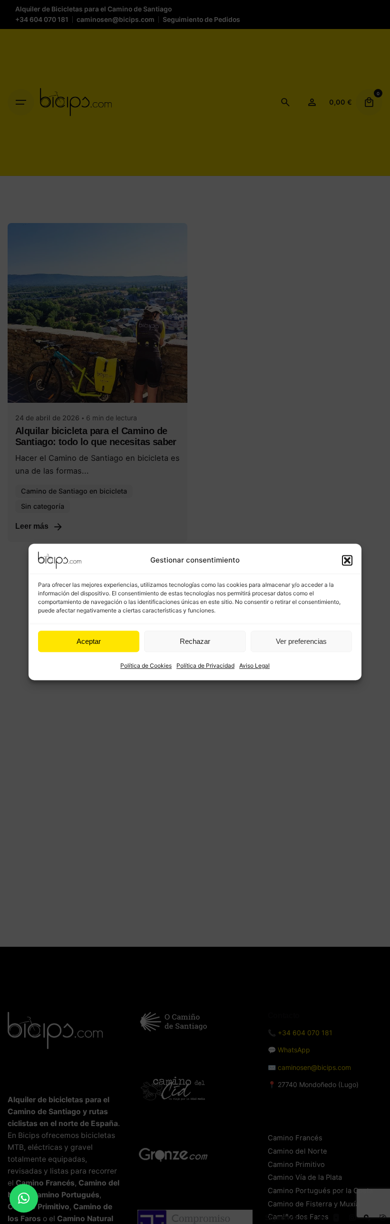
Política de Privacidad (205, 665)
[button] (347, 560)
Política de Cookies (146, 665)
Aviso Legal (254, 665)
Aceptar (89, 641)
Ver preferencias (301, 641)
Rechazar (195, 641)
